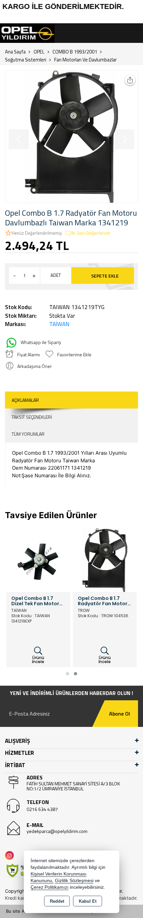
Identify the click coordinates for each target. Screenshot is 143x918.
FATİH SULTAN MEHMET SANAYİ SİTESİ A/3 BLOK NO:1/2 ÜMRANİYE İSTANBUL (73, 786)
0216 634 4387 (42, 809)
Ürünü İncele (38, 659)
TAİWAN (59, 324)
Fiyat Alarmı (28, 354)
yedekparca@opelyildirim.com (57, 831)
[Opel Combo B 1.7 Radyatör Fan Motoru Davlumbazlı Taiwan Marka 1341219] (71, 136)
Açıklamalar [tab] (25, 400)
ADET (56, 275)
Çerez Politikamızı (50, 887)
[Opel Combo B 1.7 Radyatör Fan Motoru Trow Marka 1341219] (105, 559)
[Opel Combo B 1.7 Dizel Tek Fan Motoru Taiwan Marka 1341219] (38, 559)
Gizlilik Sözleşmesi (74, 880)
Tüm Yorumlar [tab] (28, 433)
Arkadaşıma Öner (34, 366)
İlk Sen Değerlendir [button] (90, 233)
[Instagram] (11, 855)
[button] (68, 673)
